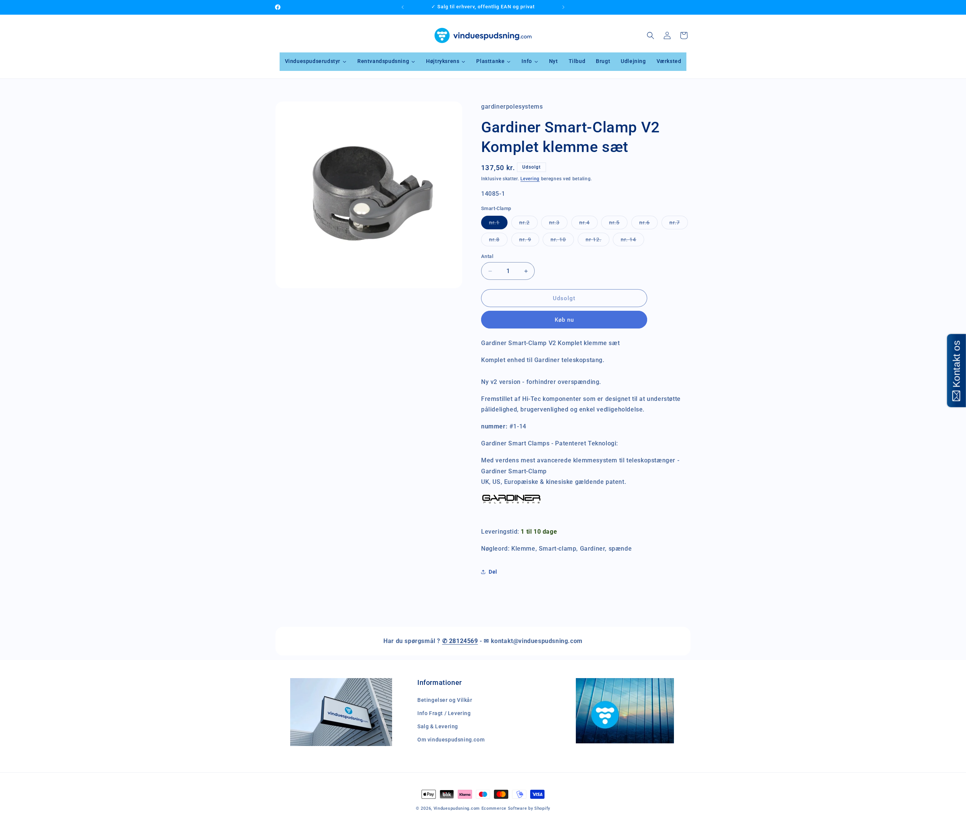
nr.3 (558, 224)
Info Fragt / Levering (444, 713)
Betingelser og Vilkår (444, 700)
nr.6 (648, 224)
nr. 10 (562, 241)
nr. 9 (529, 241)
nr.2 (528, 224)
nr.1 (498, 224)
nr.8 (498, 241)
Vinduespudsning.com (457, 808)
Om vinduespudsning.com (451, 740)
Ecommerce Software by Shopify (515, 808)
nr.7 (678, 224)
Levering (530, 178)
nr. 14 (632, 241)
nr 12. (597, 241)
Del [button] (493, 572)
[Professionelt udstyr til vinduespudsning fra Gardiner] (511, 503)
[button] (650, 35)
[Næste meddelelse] (563, 7)
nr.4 (588, 224)
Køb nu (564, 319)
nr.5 (618, 224)
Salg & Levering (437, 726)
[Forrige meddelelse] (402, 7)
